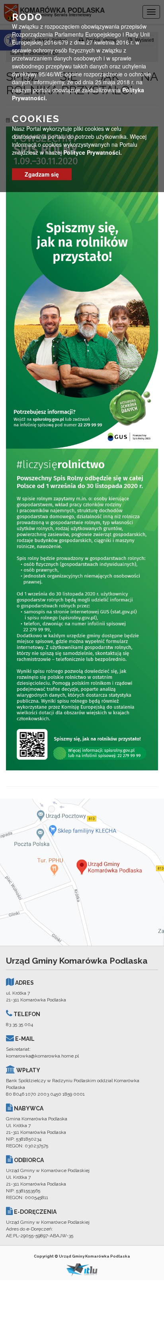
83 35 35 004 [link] (19, 1024)
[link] (82, 287)
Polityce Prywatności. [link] (92, 152)
